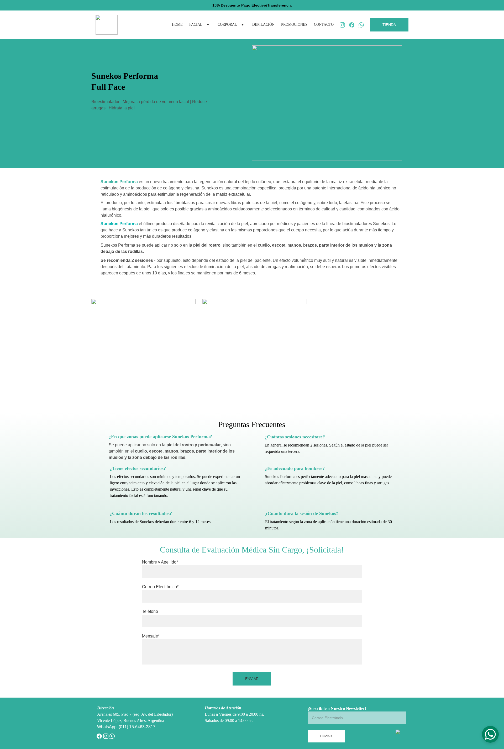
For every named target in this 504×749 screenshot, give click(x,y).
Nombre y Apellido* (160, 562)
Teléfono (150, 611)
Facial (195, 24)
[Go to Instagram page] (344, 25)
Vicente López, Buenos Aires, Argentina (131, 720)
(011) (124, 727)
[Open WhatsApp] (490, 734)
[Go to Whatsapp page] (361, 25)
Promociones (294, 24)
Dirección (105, 708)
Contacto (324, 24)
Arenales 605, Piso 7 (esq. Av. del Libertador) (135, 714)
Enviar (252, 679)
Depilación (263, 24)
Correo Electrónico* (160, 587)
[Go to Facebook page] (354, 25)
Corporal (227, 24)
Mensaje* (151, 636)
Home (177, 24)
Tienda (389, 25)
